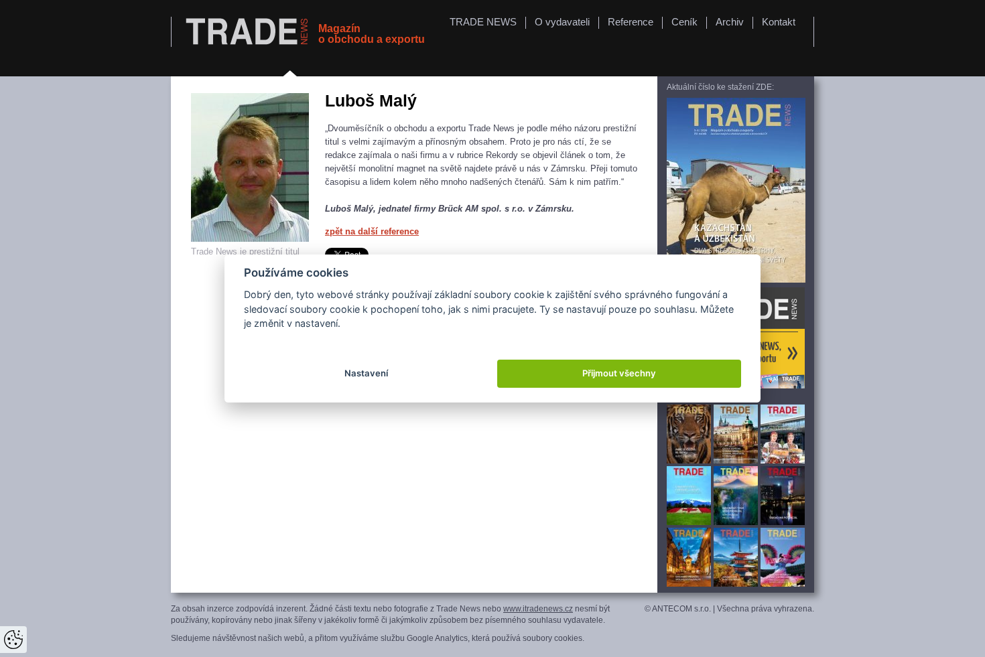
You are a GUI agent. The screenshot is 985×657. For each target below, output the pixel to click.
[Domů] (248, 32)
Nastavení (366, 373)
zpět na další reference (372, 231)
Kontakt (778, 21)
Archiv (730, 21)
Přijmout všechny (619, 373)
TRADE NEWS (483, 21)
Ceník (684, 21)
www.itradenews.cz (538, 608)
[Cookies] (13, 639)
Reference (630, 21)
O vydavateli (562, 21)
